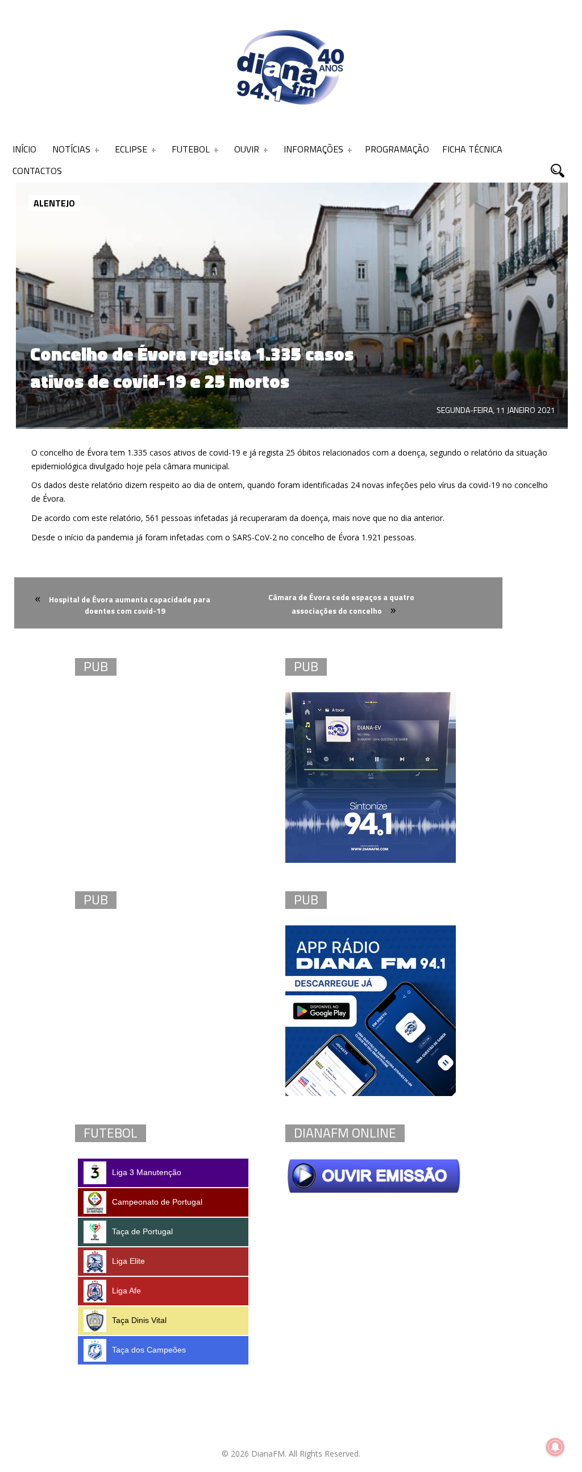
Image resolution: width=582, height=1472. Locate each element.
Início (24, 149)
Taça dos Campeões (149, 1349)
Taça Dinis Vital (139, 1320)
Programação (397, 149)
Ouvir (246, 149)
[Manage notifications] (555, 1447)
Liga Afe (126, 1290)
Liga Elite (128, 1261)
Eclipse (131, 149)
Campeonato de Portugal (157, 1201)
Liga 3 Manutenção (146, 1172)
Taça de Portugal (142, 1231)
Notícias (71, 149)
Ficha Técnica (472, 149)
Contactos (37, 170)
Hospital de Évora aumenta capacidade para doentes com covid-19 (129, 605)
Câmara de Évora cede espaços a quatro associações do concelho (341, 604)
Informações (313, 149)
